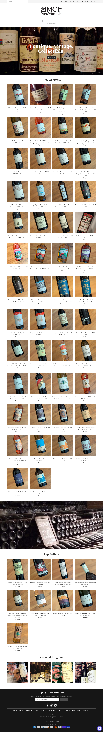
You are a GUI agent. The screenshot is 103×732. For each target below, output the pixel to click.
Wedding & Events (49, 21)
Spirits (31, 21)
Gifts (39, 21)
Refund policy (86, 710)
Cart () (85, 1)
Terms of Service (76, 710)
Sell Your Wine (63, 21)
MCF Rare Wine (53, 724)
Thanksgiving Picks (51, 23)
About (66, 1)
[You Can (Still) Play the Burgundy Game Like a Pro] (85, 682)
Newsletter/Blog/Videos (79, 21)
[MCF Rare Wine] (51, 11)
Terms (36, 710)
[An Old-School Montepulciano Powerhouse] (62, 682)
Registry (72, 1)
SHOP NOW (51, 57)
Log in (78, 1)
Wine (23, 21)
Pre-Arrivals (43, 710)
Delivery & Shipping (18, 710)
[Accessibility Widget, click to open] (99, 728)
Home (16, 21)
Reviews (68, 710)
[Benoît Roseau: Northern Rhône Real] (40, 682)
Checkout (92, 1)
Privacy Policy (29, 710)
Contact (61, 1)
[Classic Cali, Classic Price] (17, 682)
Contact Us (60, 710)
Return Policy (52, 710)
